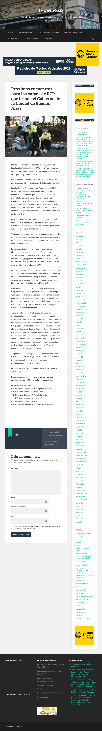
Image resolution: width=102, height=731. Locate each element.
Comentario (16, 468)
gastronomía (80, 580)
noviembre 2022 (81, 379)
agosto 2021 (80, 427)
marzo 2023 (80, 366)
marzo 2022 (80, 405)
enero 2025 (79, 297)
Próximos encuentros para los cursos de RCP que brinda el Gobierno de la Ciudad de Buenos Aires (35, 98)
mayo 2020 (79, 474)
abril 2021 (79, 439)
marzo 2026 (80, 252)
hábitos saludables (82, 584)
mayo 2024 (79, 322)
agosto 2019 (80, 503)
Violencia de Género (82, 619)
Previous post (52, 441)
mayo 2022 (79, 398)
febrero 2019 (80, 519)
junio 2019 (79, 509)
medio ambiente (81, 593)
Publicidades (32, 39)
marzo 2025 (80, 290)
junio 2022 (79, 395)
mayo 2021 (79, 436)
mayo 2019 (79, 513)
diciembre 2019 (81, 490)
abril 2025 (79, 287)
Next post (51, 445)
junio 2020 (79, 471)
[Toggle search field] (93, 39)
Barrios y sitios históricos (84, 534)
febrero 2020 (80, 484)
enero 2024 (79, 335)
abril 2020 (79, 478)
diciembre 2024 (81, 300)
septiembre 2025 (81, 271)
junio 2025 (79, 281)
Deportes (79, 545)
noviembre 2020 (81, 455)
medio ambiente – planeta (84, 596)
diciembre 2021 (81, 414)
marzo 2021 (80, 443)
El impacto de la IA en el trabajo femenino (84, 133)
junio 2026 (79, 243)
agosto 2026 (80, 236)
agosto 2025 (80, 274)
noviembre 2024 (81, 303)
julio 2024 (79, 316)
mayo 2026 (79, 246)
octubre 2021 (80, 420)
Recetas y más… (81, 606)
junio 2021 (79, 433)
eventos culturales (82, 565)
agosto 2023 (80, 351)
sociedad (79, 615)
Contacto (48, 39)
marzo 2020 (80, 481)
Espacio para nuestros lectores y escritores (83, 558)
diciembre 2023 (81, 338)
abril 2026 (79, 249)
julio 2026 (79, 239)
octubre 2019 (80, 497)
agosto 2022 (80, 389)
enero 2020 (79, 487)
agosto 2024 (80, 313)
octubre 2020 (80, 458)
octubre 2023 (80, 344)
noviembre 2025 (81, 265)
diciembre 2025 (81, 262)
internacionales (81, 590)
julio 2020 (79, 468)
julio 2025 (79, 278)
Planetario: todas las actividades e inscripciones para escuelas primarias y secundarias (83, 194)
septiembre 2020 (81, 462)
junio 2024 (79, 319)
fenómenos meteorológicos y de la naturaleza (83, 570)
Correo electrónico (18, 507)
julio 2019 (79, 506)
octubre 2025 (80, 268)
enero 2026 (79, 258)
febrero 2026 (80, 255)
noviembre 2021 (81, 417)
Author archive (17, 434)
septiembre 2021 (81, 424)
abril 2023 (79, 363)
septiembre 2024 (81, 309)
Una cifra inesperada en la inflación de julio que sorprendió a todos (84, 163)
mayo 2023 (79, 360)
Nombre (14, 497)
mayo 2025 (79, 284)
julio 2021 (79, 430)
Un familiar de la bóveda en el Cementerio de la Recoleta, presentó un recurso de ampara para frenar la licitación (84, 141)
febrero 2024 (80, 332)
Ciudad (11, 32)
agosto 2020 (80, 465)
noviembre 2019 (81, 493)
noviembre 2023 (81, 341)
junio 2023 (79, 357)
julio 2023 (79, 354)
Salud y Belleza (15, 39)
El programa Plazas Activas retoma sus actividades (85, 223)
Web (12, 516)
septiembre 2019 (81, 500)
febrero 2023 (80, 370)
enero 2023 (79, 373)
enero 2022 (79, 411)
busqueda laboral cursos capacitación (84, 538)
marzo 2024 (80, 328)
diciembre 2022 (81, 376)
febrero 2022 (80, 408)
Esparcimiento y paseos (84, 562)
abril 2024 (79, 325)
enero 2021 (79, 449)
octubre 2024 (80, 306)
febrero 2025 (80, 293)
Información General (49, 32)
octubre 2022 (80, 382)
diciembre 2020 (81, 452)
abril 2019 (79, 516)
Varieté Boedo (51, 10)
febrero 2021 (80, 446)
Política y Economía (73, 32)
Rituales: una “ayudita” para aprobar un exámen (84, 203)
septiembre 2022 (81, 386)
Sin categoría (80, 612)
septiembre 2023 (81, 347)
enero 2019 (79, 522)
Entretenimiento (26, 32)
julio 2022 (79, 392)
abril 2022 (79, 401)
